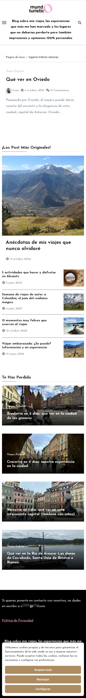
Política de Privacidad (17, 620)
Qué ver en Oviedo (28, 79)
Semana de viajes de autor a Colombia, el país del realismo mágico (25, 298)
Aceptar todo (43, 669)
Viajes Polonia (16, 406)
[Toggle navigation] (4, 22)
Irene (16, 90)
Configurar (43, 689)
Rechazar (43, 679)
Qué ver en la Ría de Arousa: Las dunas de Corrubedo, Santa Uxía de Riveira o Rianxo (41, 558)
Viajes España (15, 71)
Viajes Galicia (15, 546)
